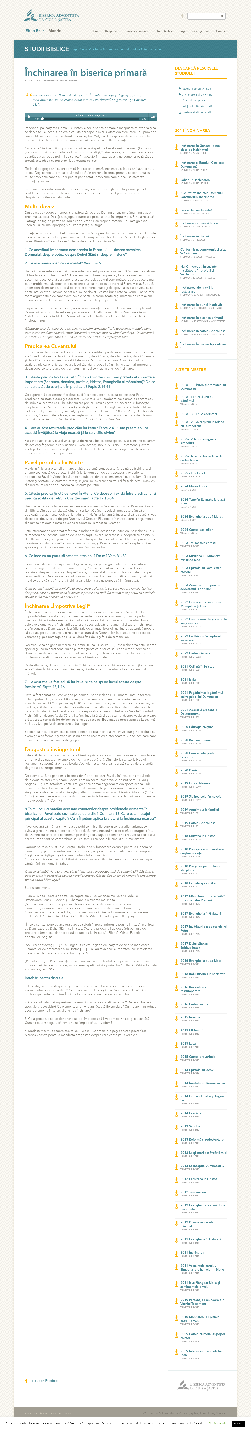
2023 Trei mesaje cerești (198, 543)
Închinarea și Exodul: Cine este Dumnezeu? (202, 165)
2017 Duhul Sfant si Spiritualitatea (194, 945)
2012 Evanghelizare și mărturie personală (202, 1207)
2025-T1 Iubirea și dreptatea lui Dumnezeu (203, 387)
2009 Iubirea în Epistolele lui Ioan (201, 1353)
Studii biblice (164, 31)
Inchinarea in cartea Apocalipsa (203, 331)
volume (153, 117)
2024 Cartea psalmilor (196, 530)
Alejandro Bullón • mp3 (197, 94)
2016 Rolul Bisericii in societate (202, 974)
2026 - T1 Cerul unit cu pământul (196, 399)
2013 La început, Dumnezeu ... (202, 1166)
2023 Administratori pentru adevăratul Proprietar (200, 587)
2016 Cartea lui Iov (194, 1004)
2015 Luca (188, 1043)
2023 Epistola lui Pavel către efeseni (200, 570)
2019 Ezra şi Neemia (195, 783)
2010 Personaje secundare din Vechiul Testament (202, 1302)
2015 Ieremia (190, 1017)
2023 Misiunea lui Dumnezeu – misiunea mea (202, 558)
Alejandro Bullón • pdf (197, 106)
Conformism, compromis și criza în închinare (203, 251)
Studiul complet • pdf (196, 100)
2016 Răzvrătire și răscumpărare (193, 989)
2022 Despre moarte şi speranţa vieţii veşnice (203, 621)
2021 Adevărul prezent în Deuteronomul (198, 712)
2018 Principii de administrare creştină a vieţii (202, 851)
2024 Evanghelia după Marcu (201, 516)
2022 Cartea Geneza (195, 653)
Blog (182, 31)
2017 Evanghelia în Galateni (200, 913)
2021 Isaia (188, 679)
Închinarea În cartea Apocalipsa (203, 344)
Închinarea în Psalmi (194, 236)
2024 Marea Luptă (193, 486)
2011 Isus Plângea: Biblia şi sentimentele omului (200, 1285)
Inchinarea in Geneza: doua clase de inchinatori (200, 147)
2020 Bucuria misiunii (195, 740)
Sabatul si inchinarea (195, 180)
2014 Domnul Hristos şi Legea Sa (202, 1098)
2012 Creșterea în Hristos (198, 1179)
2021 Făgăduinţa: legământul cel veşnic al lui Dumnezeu (201, 695)
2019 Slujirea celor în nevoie (200, 796)
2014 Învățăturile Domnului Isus (203, 1083)
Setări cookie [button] (218, 1423)
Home (95, 31)
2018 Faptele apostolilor (198, 883)
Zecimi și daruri (200, 31)
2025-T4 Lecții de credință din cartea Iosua (201, 458)
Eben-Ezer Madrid (52, 16)
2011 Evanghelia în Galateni (200, 1239)
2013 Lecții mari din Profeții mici (203, 1153)
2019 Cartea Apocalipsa (198, 823)
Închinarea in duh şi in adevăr (201, 304)
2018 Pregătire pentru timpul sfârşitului (201, 868)
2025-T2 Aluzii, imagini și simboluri (198, 441)
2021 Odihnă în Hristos (197, 666)
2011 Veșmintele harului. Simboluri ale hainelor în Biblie (202, 1267)
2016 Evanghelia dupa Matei (201, 961)
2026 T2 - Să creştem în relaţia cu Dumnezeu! (202, 424)
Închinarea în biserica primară (201, 318)
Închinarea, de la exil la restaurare (196, 289)
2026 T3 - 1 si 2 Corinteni (198, 414)
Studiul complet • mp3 (196, 89)
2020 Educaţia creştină (197, 727)
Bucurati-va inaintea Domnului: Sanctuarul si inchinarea (202, 195)
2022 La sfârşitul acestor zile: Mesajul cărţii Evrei (201, 604)
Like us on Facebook (44, 1381)
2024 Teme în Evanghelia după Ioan (202, 501)
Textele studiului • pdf (196, 112)
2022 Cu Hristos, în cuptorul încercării (200, 638)
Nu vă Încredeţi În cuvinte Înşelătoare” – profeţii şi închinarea (198, 270)
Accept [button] (238, 1423)
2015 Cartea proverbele (197, 1057)
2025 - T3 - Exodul (193, 473)
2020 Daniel (189, 770)
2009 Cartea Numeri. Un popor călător (202, 1336)
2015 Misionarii (191, 1030)
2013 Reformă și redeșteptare (202, 1139)
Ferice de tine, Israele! (196, 210)
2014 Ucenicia (190, 1113)
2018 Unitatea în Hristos (197, 836)
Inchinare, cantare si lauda (199, 223)
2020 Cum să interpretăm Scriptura (198, 755)
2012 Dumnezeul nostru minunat (197, 1224)
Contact (221, 31)
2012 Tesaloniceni (193, 1192)
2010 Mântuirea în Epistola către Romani (199, 1319)
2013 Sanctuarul (192, 1126)
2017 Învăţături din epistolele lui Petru (203, 928)
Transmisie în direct (137, 31)
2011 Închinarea (192, 1252)
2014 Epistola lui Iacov (196, 1070)
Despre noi (112, 31)
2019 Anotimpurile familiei (199, 810)
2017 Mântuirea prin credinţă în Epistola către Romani (203, 898)
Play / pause (29, 117)
